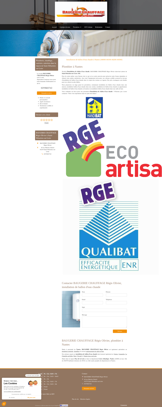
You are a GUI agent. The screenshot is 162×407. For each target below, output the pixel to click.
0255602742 (46, 87)
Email (83, 299)
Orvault (79, 356)
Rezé (75, 356)
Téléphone (109, 299)
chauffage (77, 351)
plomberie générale (67, 351)
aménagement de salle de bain (95, 351)
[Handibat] (94, 107)
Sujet (83, 307)
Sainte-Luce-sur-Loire (90, 356)
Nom (83, 292)
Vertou (116, 354)
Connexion (124, 405)
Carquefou (122, 354)
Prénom (108, 292)
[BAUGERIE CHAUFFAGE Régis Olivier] (81, 21)
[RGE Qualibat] (111, 227)
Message (84, 315)
